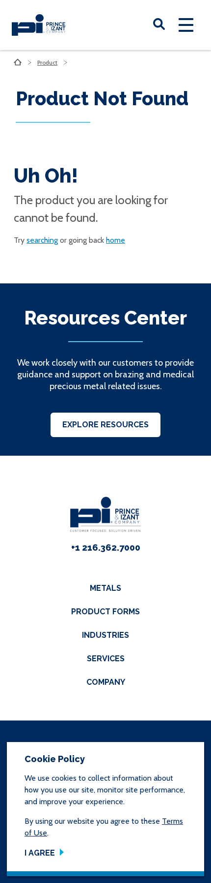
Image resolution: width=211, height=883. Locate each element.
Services (106, 658)
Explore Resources (105, 424)
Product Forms (105, 611)
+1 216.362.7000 (105, 547)
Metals (105, 588)
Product (47, 62)
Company (105, 682)
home (115, 240)
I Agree (40, 853)
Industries (105, 635)
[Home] (38, 25)
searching (42, 240)
